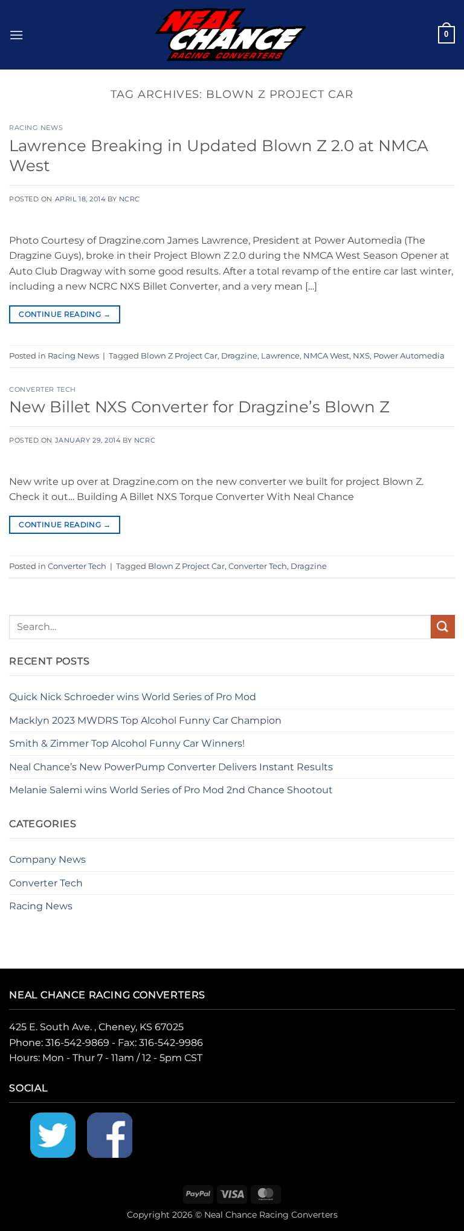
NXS (361, 355)
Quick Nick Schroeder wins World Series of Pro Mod (132, 697)
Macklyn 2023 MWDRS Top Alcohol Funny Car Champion (145, 720)
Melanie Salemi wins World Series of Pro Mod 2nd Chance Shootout (171, 790)
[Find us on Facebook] (109, 1134)
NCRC (129, 199)
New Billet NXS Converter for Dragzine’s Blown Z (199, 406)
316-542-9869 (77, 1042)
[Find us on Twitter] (53, 1134)
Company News (47, 859)
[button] (16, 35)
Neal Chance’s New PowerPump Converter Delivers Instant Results (171, 767)
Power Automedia (409, 355)
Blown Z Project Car (179, 355)
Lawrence (280, 355)
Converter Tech (42, 389)
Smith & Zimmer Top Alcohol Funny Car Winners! (127, 743)
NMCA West (326, 355)
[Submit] (443, 626)
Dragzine (239, 355)
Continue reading (65, 314)
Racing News (36, 127)
